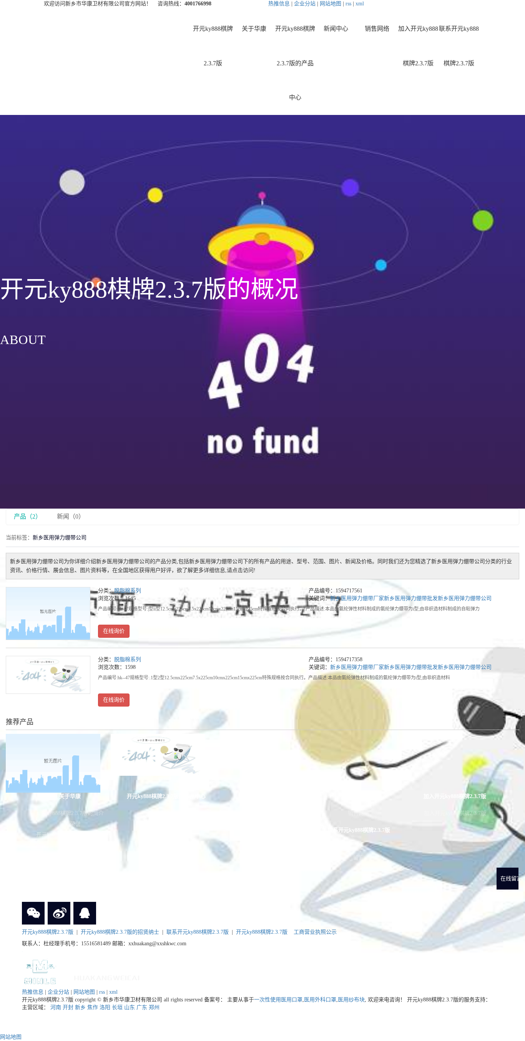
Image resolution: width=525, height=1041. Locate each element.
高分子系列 (166, 845)
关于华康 (254, 28)
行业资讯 (262, 824)
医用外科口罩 (320, 1000)
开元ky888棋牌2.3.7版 (213, 46)
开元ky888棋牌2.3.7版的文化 (70, 835)
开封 (68, 1007)
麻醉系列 (166, 813)
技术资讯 (262, 835)
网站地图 (330, 4)
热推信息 (279, 4)
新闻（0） (71, 516)
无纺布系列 (166, 835)
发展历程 (70, 845)
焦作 (92, 1007)
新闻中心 (336, 28)
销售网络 (377, 28)
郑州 (154, 1007)
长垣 (117, 1007)
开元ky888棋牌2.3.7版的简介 (70, 813)
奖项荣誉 (70, 824)
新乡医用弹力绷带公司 (465, 598)
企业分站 (305, 4)
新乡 (80, 1007)
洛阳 (105, 1007)
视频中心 (70, 856)
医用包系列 (166, 824)
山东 (129, 1007)
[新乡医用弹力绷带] (48, 613)
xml (360, 4)
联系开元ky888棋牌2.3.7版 (459, 46)
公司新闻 (262, 813)
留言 (358, 858)
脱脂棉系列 (127, 591)
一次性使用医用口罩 (278, 1000)
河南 (55, 1007)
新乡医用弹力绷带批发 (411, 598)
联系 (358, 847)
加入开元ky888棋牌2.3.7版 (418, 46)
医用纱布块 (351, 1000)
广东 (141, 1007)
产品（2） (28, 516)
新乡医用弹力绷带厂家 (357, 598)
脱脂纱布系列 (166, 856)
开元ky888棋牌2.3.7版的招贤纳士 (120, 932)
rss (348, 4)
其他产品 (166, 888)
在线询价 (114, 631)
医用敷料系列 (166, 878)
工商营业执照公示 (315, 932)
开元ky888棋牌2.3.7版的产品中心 (295, 63)
